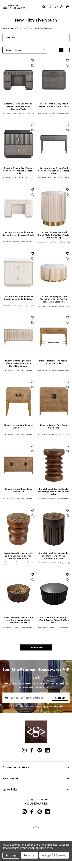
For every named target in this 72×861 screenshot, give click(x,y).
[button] (36, 37)
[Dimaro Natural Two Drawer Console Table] (53, 337)
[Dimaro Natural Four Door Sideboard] (18, 465)
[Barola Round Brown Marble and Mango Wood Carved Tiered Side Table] (18, 529)
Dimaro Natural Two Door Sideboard (53, 426)
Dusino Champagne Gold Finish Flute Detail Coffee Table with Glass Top (54, 299)
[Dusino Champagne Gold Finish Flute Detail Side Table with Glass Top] (53, 208)
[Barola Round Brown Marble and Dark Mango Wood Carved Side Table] (53, 529)
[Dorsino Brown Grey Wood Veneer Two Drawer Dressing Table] (53, 144)
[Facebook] (32, 750)
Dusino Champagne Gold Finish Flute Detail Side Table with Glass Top (53, 235)
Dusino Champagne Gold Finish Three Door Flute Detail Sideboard (18, 363)
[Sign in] (61, 6)
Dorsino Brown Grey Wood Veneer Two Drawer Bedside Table (18, 170)
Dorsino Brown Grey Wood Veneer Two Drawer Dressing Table (53, 170)
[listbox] (25, 50)
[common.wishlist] (56, 6)
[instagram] (24, 750)
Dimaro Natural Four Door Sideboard (18, 490)
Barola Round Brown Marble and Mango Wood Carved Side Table (54, 491)
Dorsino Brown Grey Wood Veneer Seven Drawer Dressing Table (18, 106)
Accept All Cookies (54, 855)
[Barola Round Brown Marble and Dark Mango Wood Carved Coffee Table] (18, 593)
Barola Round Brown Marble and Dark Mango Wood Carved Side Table (53, 556)
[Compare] (50, 7)
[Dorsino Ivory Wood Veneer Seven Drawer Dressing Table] (18, 208)
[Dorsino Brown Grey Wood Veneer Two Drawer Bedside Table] (18, 144)
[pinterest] (39, 750)
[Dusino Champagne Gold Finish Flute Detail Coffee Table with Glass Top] (53, 272)
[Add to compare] (32, 66)
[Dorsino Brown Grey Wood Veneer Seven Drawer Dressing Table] (18, 80)
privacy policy (56, 706)
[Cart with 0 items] (67, 6)
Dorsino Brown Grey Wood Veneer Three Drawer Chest (54, 105)
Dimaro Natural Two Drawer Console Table (53, 362)
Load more (36, 647)
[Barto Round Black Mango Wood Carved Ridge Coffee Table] (53, 593)
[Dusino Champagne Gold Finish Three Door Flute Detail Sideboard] (18, 337)
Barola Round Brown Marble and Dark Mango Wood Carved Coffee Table (18, 620)
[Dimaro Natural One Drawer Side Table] (18, 401)
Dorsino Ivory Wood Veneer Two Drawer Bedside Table (18, 298)
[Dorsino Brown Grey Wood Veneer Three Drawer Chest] (53, 80)
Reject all (29, 855)
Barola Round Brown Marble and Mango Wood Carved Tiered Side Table (18, 556)
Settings (10, 855)
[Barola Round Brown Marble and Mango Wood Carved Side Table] (53, 465)
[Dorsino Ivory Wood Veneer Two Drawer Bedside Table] (18, 272)
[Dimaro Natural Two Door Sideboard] (53, 401)
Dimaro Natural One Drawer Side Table (18, 426)
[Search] (43, 6)
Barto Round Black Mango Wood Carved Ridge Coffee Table (54, 620)
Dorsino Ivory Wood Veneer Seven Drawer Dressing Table (18, 233)
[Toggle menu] (8, 10)
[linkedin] (47, 750)
